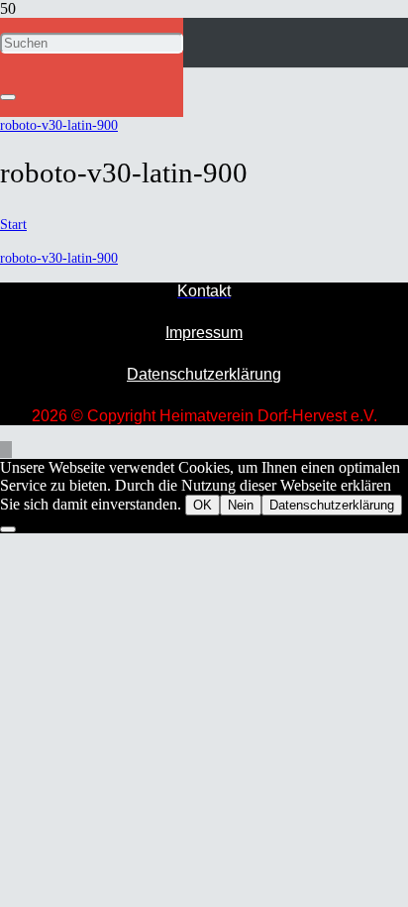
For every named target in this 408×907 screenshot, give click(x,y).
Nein (241, 505)
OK (202, 505)
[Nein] (8, 529)
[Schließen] (8, 97)
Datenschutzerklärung (204, 374)
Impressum (204, 332)
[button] (6, 449)
